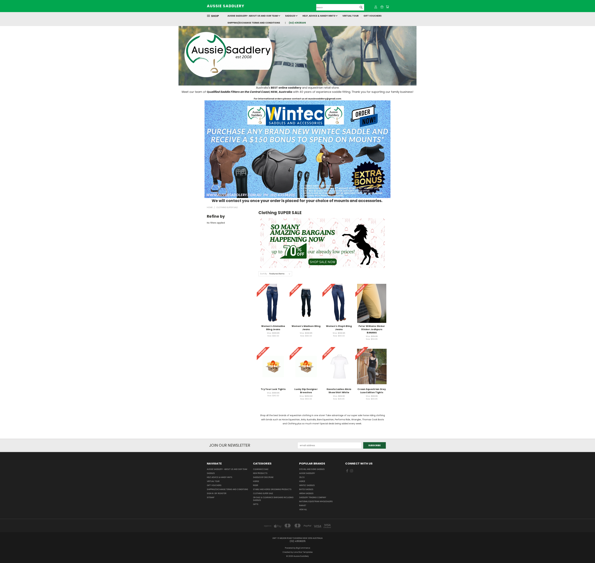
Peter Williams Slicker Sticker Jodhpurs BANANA (372, 329)
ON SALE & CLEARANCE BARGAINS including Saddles (273, 498)
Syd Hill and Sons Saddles (312, 469)
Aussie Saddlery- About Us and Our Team (252, 15)
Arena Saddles (306, 493)
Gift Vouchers (372, 15)
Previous (587, 553)
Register (222, 493)
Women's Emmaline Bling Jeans (273, 328)
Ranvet (302, 505)
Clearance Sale (260, 469)
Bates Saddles (306, 489)
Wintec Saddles (307, 485)
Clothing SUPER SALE (263, 493)
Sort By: (263, 273)
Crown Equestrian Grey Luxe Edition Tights (371, 391)
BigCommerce (303, 548)
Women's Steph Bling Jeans (339, 328)
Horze (302, 481)
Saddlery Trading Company (312, 497)
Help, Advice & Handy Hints (319, 15)
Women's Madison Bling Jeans (306, 328)
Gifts (255, 504)
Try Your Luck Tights (273, 389)
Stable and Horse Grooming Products (272, 489)
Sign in (210, 493)
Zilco (301, 477)
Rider (255, 485)
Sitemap (210, 497)
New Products (260, 473)
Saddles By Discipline (263, 477)
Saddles (290, 15)
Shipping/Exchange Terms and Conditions (253, 22)
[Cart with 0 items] (387, 6)
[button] (297, 149)
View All (303, 509)
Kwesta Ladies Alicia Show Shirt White (339, 391)
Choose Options (273, 305)
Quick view (273, 300)
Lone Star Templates (303, 552)
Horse (256, 481)
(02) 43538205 (297, 22)
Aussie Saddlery (307, 473)
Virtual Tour (350, 15)
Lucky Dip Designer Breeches (306, 391)
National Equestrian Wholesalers (316, 501)
